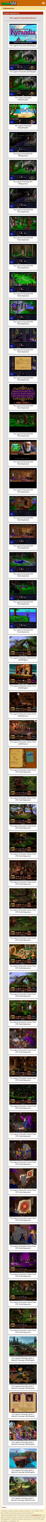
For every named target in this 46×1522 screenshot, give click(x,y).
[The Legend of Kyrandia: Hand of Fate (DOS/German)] (23, 702)
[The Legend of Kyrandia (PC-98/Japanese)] (23, 142)
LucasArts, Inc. (37, 1515)
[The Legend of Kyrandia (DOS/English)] (23, 34)
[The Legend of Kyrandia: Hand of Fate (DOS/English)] (23, 646)
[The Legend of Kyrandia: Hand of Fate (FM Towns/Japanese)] (23, 758)
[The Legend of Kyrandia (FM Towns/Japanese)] (23, 198)
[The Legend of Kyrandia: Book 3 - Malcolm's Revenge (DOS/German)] (23, 1486)
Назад (4, 1507)
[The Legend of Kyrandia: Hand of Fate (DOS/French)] (23, 730)
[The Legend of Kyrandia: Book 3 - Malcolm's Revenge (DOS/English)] (23, 1346)
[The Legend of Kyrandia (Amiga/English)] (23, 86)
